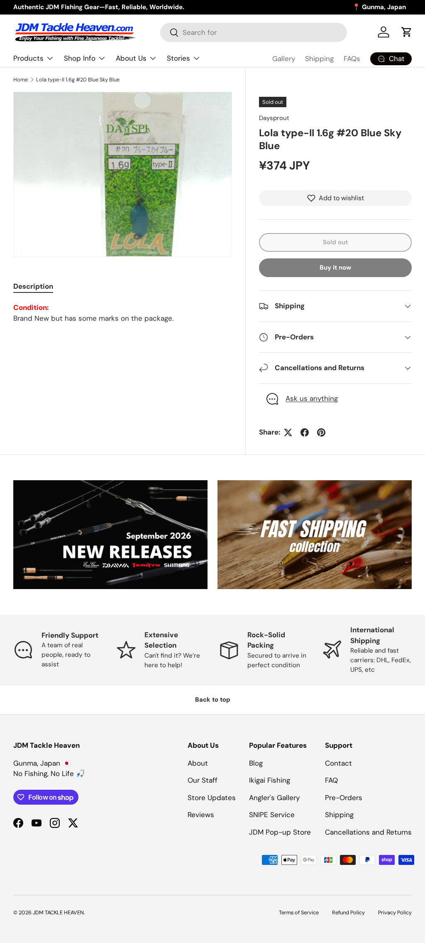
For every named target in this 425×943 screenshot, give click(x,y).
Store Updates (212, 797)
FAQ (331, 780)
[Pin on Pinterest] (321, 432)
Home (20, 79)
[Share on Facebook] (304, 432)
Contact (338, 763)
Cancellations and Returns (368, 832)
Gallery (283, 58)
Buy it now (335, 267)
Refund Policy (348, 912)
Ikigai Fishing (269, 780)
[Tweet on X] (288, 432)
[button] (407, 32)
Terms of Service (299, 912)
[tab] (33, 286)
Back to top (212, 699)
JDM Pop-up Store (280, 832)
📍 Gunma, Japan (379, 7)
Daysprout (274, 118)
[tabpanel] (122, 313)
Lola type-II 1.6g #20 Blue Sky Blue (78, 79)
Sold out (335, 242)
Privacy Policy (395, 912)
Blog (256, 763)
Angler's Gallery (274, 797)
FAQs (352, 58)
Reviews (201, 814)
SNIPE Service (272, 814)
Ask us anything (312, 398)
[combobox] (253, 32)
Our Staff (202, 780)
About (198, 763)
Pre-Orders (343, 797)
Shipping (319, 58)
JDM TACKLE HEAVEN (58, 912)
